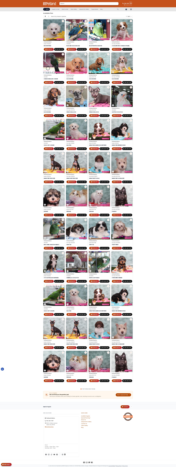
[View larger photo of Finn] (63, 21)
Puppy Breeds (94, 9)
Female (116, 44)
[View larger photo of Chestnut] (63, 253)
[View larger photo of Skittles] (85, 253)
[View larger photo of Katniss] (131, 153)
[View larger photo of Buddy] (63, 220)
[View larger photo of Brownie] (108, 120)
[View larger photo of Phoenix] (131, 87)
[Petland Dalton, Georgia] (49, 3)
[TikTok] (51, 454)
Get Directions (49, 427)
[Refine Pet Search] (45, 16)
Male (47, 44)
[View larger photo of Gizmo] (108, 21)
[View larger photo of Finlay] (108, 187)
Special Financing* (85, 418)
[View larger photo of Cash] (131, 120)
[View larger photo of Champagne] (108, 153)
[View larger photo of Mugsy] (108, 54)
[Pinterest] (57, 454)
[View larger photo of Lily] (131, 54)
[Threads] (62, 454)
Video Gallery (74, 9)
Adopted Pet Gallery (84, 9)
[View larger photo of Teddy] (63, 54)
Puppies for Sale (55, 9)
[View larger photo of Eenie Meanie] (85, 220)
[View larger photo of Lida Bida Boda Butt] (131, 220)
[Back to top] (131, 406)
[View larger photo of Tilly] (85, 87)
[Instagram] (49, 454)
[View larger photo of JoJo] (131, 253)
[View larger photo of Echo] (108, 253)
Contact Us (84, 423)
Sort (129, 16)
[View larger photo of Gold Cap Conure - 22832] (63, 120)
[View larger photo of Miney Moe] (108, 220)
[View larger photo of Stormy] (131, 187)
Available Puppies (85, 416)
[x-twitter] (60, 454)
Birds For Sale (65, 9)
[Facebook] (46, 454)
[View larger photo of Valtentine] (85, 153)
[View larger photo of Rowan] (85, 187)
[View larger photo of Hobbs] (108, 87)
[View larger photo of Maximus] (63, 153)
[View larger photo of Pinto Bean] (85, 54)
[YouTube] (54, 454)
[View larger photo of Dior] (85, 120)
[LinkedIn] (65, 454)
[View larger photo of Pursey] (85, 21)
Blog (101, 9)
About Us (83, 419)
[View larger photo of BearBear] (63, 187)
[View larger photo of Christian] (63, 87)
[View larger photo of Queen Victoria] (131, 21)
